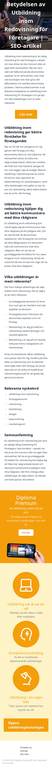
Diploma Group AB (23, 760)
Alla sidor (24, 754)
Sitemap (24, 750)
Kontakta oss (26, 747)
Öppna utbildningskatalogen (26, 725)
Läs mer (26, 114)
